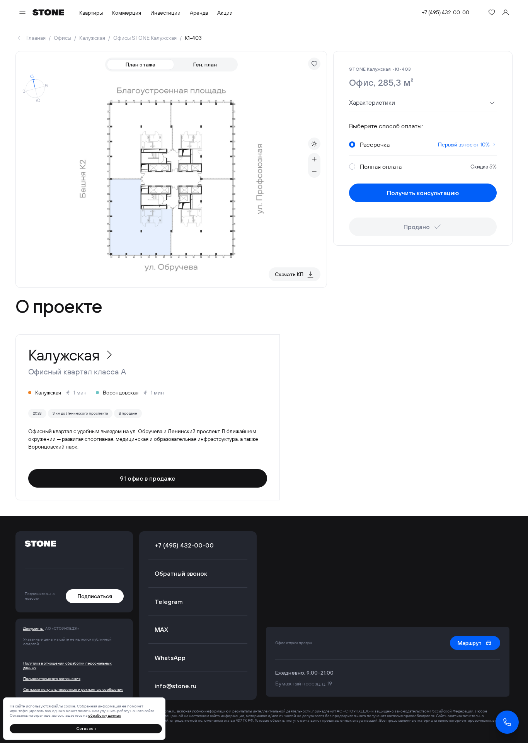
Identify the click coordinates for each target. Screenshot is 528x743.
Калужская (92, 37)
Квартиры (91, 12)
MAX (161, 629)
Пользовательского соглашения (51, 679)
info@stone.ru (175, 685)
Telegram (169, 601)
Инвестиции (165, 12)
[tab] (141, 64)
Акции (225, 12)
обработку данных (104, 715)
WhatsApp (170, 657)
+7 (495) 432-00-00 (445, 12)
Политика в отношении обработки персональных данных (67, 665)
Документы (33, 628)
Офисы (62, 37)
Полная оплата (428, 166)
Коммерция (126, 12)
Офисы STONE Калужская (145, 37)
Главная (36, 37)
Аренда (199, 12)
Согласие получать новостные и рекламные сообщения (73, 689)
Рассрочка (425, 144)
